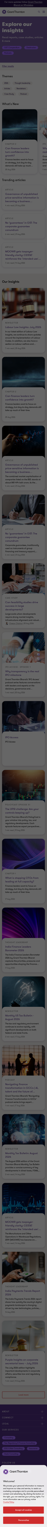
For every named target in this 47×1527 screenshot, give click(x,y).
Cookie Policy (8, 1502)
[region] (23, 1496)
